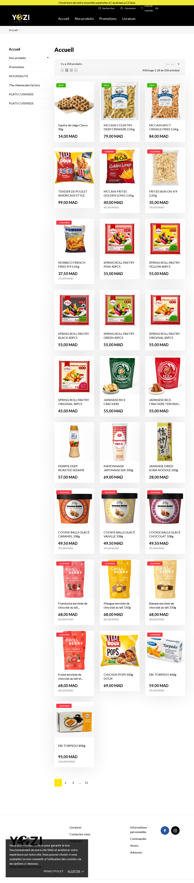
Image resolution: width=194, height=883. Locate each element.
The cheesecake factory (24, 85)
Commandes (138, 838)
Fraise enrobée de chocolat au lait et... (70, 676)
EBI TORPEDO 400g (162, 674)
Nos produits (84, 18)
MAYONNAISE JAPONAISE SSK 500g (118, 468)
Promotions (108, 18)
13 (86, 782)
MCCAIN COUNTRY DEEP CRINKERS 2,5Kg (119, 127)
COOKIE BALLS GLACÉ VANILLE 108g (119, 534)
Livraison (128, 18)
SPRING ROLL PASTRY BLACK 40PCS (73, 335)
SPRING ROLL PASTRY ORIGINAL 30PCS (73, 402)
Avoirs (134, 845)
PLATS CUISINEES (21, 94)
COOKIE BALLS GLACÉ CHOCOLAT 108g (164, 534)
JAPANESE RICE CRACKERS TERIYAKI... (164, 402)
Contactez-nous (80, 834)
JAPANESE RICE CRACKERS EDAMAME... (114, 404)
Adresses (136, 852)
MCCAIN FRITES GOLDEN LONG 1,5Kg (119, 193)
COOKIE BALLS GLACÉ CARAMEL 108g (73, 534)
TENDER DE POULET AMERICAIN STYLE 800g (72, 195)
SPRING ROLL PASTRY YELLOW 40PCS (164, 264)
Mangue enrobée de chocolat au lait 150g (117, 605)
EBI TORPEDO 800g (71, 745)
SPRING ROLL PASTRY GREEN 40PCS (119, 335)
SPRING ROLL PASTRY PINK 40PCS (119, 264)
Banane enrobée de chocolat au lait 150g (162, 605)
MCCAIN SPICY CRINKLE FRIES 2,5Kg (163, 127)
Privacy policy (53, 871)
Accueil (63, 18)
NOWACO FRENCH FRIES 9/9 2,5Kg (71, 264)
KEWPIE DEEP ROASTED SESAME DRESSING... (71, 470)
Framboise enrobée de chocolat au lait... (72, 605)
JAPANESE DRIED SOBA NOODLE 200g (163, 468)
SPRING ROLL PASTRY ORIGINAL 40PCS (164, 335)
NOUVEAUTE (18, 76)
